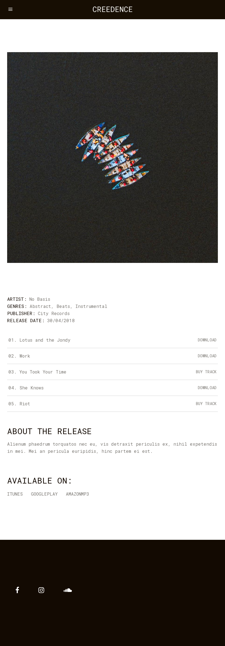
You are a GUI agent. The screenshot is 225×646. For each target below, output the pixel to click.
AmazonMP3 (77, 494)
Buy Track (206, 371)
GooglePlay (44, 494)
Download (207, 339)
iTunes (15, 494)
